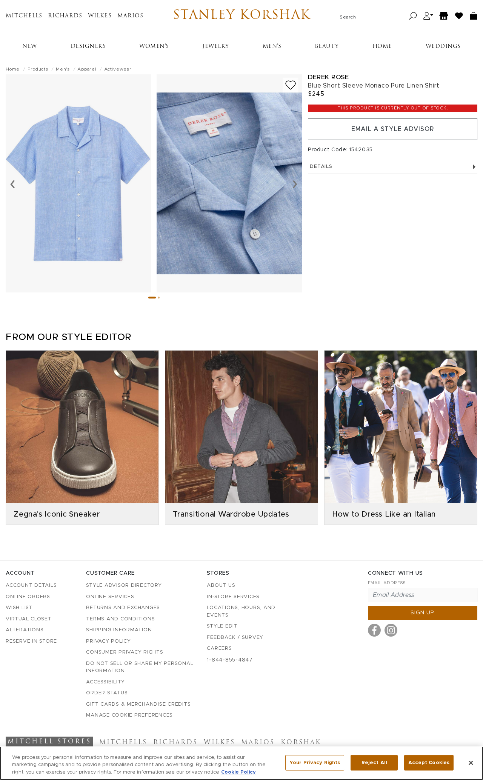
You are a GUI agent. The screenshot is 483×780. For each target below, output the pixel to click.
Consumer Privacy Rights (124, 652)
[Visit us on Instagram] (391, 630)
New (29, 46)
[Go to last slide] (13, 183)
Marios (130, 16)
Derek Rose (328, 77)
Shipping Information (119, 630)
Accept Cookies (428, 762)
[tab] (152, 297)
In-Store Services (233, 596)
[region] (241, 763)
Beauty (327, 46)
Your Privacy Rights (314, 762)
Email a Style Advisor (392, 129)
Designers (88, 46)
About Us (221, 585)
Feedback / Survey (235, 637)
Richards (65, 16)
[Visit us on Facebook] (374, 630)
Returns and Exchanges (123, 607)
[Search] (413, 16)
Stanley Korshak (242, 16)
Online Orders (28, 596)
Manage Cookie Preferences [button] (129, 715)
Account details (31, 585)
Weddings (443, 46)
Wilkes (100, 16)
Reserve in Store (31, 641)
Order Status (107, 693)
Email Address (387, 583)
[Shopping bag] (473, 16)
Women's (154, 46)
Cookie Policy (238, 772)
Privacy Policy (108, 641)
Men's (272, 46)
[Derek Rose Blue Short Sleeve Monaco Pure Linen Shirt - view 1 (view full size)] (78, 183)
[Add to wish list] (290, 85)
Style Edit (222, 626)
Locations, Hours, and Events (241, 611)
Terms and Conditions (120, 619)
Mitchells (24, 16)
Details (321, 166)
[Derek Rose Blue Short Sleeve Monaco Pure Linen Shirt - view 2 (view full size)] (229, 183)
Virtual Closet (29, 619)
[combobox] (371, 16)
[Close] (471, 762)
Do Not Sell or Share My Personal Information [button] (139, 667)
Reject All (374, 762)
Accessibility (105, 682)
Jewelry (215, 46)
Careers (219, 648)
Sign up (422, 612)
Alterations (24, 630)
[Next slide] (295, 183)
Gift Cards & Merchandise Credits (138, 704)
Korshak (301, 743)
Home (382, 46)
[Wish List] (459, 16)
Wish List (19, 607)
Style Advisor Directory (124, 585)
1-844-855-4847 (230, 660)
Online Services (110, 596)
